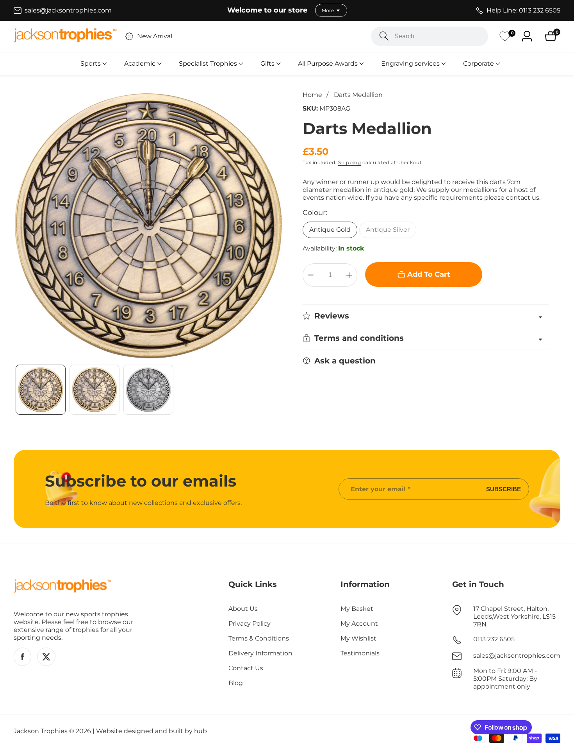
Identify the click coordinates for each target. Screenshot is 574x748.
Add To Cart (428, 274)
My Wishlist (358, 638)
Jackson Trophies (41, 731)
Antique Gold (330, 229)
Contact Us (245, 668)
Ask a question (345, 360)
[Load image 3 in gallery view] (148, 390)
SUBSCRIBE (503, 489)
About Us (243, 608)
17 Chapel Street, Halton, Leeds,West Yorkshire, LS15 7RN (514, 616)
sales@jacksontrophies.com (516, 655)
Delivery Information (260, 653)
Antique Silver (388, 229)
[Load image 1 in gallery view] (41, 390)
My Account (359, 623)
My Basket (356, 608)
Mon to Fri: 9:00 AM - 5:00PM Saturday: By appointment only (505, 678)
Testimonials (360, 653)
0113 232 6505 (494, 639)
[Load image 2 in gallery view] (94, 390)
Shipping (349, 162)
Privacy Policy (249, 623)
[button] (90, 63)
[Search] (384, 36)
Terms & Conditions (258, 638)
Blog (235, 683)
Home (312, 94)
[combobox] (429, 36)
